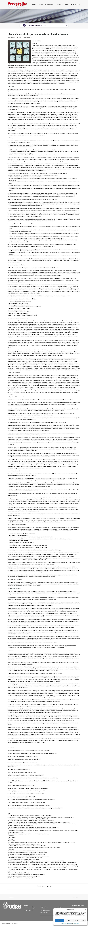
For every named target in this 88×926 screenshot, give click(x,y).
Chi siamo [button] (34, 4)
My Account (59, 4)
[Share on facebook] (37, 886)
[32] (8, 876)
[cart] (79, 4)
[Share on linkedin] (44, 886)
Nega (69, 920)
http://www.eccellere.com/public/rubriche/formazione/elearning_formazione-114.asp (27, 851)
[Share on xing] (49, 886)
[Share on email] (50, 886)
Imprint (78, 923)
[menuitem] (34, 4)
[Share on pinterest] (42, 886)
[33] (8, 878)
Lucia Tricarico (28, 37)
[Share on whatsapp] (45, 886)
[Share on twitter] (39, 886)
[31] (8, 874)
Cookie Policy (64, 923)
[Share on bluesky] (47, 886)
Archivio (41, 4)
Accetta (59, 920)
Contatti (66, 4)
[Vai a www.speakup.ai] (66, 25)
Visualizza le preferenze (80, 920)
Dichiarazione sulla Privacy (71, 923)
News (19, 37)
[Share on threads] (40, 886)
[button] (85, 909)
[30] (8, 873)
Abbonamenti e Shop (49, 4)
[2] (8, 817)
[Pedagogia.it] (17, 5)
